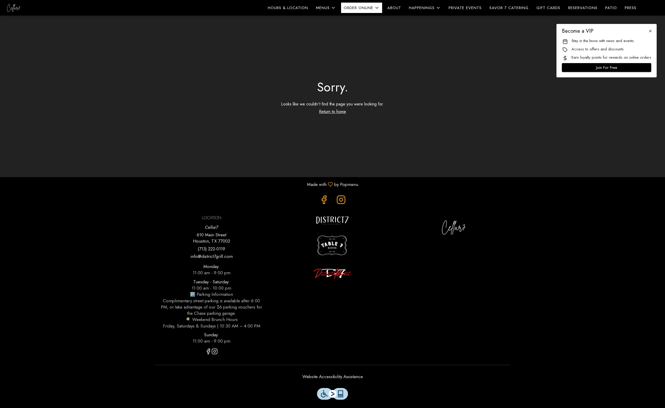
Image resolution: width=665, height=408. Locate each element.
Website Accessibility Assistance (332, 376)
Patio (611, 8)
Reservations (582, 8)
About (394, 8)
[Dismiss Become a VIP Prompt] (650, 31)
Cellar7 (453, 227)
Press (630, 8)
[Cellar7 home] (27, 7)
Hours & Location (288, 8)
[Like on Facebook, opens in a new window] (324, 201)
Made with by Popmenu (181, 184)
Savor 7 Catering (509, 8)
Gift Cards (548, 8)
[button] (325, 8)
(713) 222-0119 (211, 249)
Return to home (332, 112)
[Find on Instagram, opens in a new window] (341, 201)
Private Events (465, 8)
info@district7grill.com (211, 256)
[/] (332, 220)
